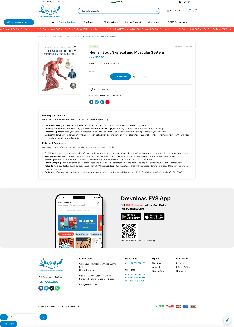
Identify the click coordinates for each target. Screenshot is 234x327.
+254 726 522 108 (48, 281)
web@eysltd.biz (88, 284)
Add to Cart (8, 324)
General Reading (55, 37)
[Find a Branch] (168, 11)
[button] (75, 49)
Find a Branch (175, 11)
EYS (59, 306)
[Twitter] (185, 2)
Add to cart (122, 77)
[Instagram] (189, 2)
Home (40, 37)
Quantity (92, 71)
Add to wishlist (141, 77)
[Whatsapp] (194, 2)
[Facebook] (180, 2)
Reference (71, 37)
